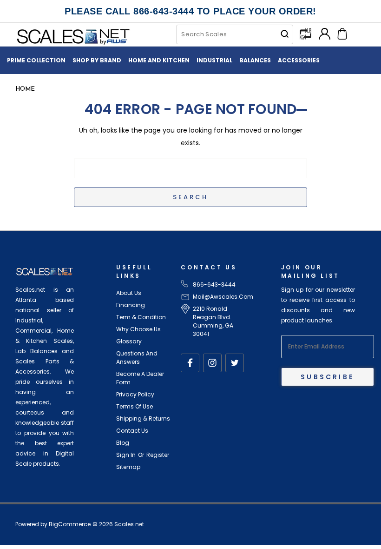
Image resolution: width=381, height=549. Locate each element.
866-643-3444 (214, 284)
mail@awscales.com (223, 297)
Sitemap (128, 467)
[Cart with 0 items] (342, 33)
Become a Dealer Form (140, 378)
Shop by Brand (96, 60)
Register (157, 455)
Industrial (214, 60)
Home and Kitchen (159, 60)
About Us (128, 293)
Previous (360, 520)
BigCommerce (70, 524)
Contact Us (132, 431)
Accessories (299, 60)
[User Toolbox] (324, 33)
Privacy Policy (135, 394)
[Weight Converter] (305, 33)
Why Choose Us (138, 329)
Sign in (126, 455)
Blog (122, 443)
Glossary (129, 341)
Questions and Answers (137, 357)
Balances (255, 60)
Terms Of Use (134, 406)
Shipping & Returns (143, 418)
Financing (130, 305)
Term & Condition (141, 317)
